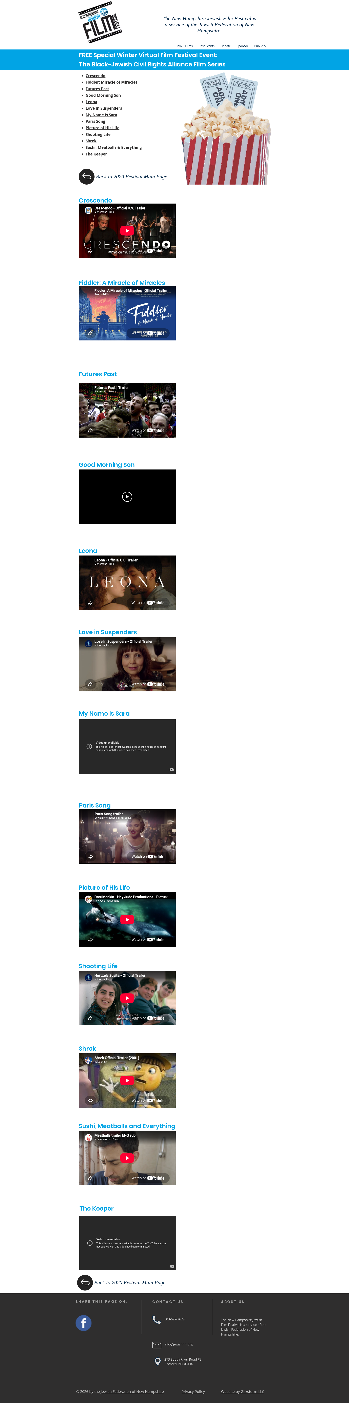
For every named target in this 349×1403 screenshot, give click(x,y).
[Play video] (127, 497)
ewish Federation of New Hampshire (133, 1391)
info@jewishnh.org (178, 1344)
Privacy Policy (193, 1391)
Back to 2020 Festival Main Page (131, 177)
